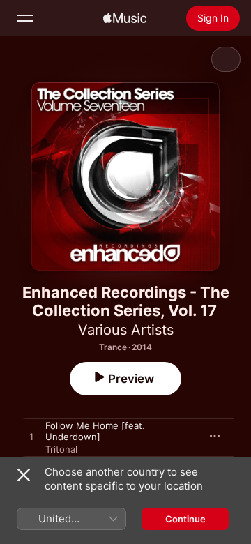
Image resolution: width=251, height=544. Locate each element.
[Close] (23, 475)
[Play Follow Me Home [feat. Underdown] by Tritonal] (31, 437)
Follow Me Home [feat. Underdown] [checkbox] (95, 431)
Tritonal (61, 449)
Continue (185, 518)
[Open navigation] (25, 18)
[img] (124, 18)
